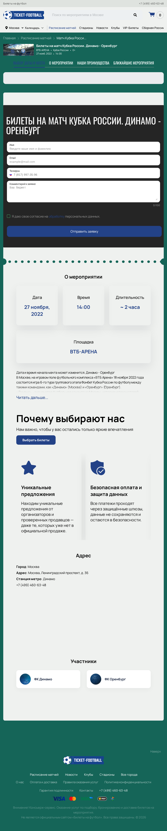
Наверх (155, 751)
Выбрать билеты (35, 440)
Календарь (32, 27)
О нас (20, 782)
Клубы (115, 28)
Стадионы (86, 28)
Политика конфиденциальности (127, 782)
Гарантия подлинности (56, 790)
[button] (11, 174)
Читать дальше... (32, 397)
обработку (57, 216)
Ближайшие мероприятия (133, 63)
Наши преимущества (93, 63)
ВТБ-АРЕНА (42, 50)
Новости (102, 28)
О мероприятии (61, 63)
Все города (129, 774)
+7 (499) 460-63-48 (151, 3)
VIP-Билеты (131, 28)
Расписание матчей (62, 28)
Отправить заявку (84, 231)
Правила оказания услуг (80, 782)
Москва (14, 28)
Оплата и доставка (43, 782)
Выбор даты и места (29, 63)
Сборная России (153, 28)
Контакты (86, 790)
